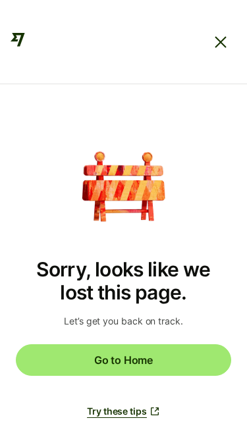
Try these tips (117, 411)
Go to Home (123, 360)
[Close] (220, 42)
